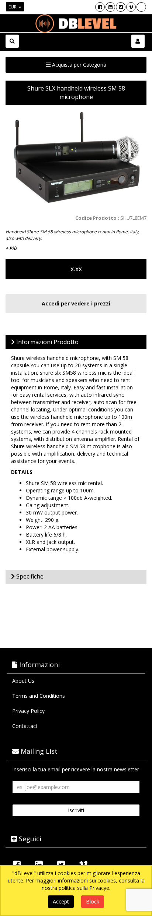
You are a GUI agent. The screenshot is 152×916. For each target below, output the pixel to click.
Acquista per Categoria (78, 64)
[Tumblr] (141, 7)
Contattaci (24, 725)
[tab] (76, 342)
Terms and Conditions (38, 695)
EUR (13, 7)
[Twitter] (120, 7)
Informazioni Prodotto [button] (47, 342)
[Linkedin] (110, 7)
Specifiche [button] (29, 576)
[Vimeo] (131, 7)
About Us (23, 680)
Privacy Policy (28, 710)
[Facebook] (100, 7)
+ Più (11, 248)
